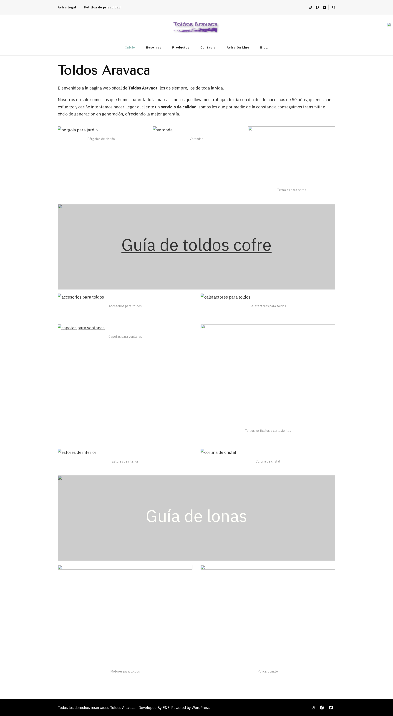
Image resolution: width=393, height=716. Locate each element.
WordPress (201, 707)
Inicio (130, 47)
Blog (264, 47)
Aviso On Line (238, 47)
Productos (180, 47)
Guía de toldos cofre (196, 244)
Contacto (208, 47)
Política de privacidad (102, 7)
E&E (166, 707)
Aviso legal (67, 7)
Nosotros (153, 47)
